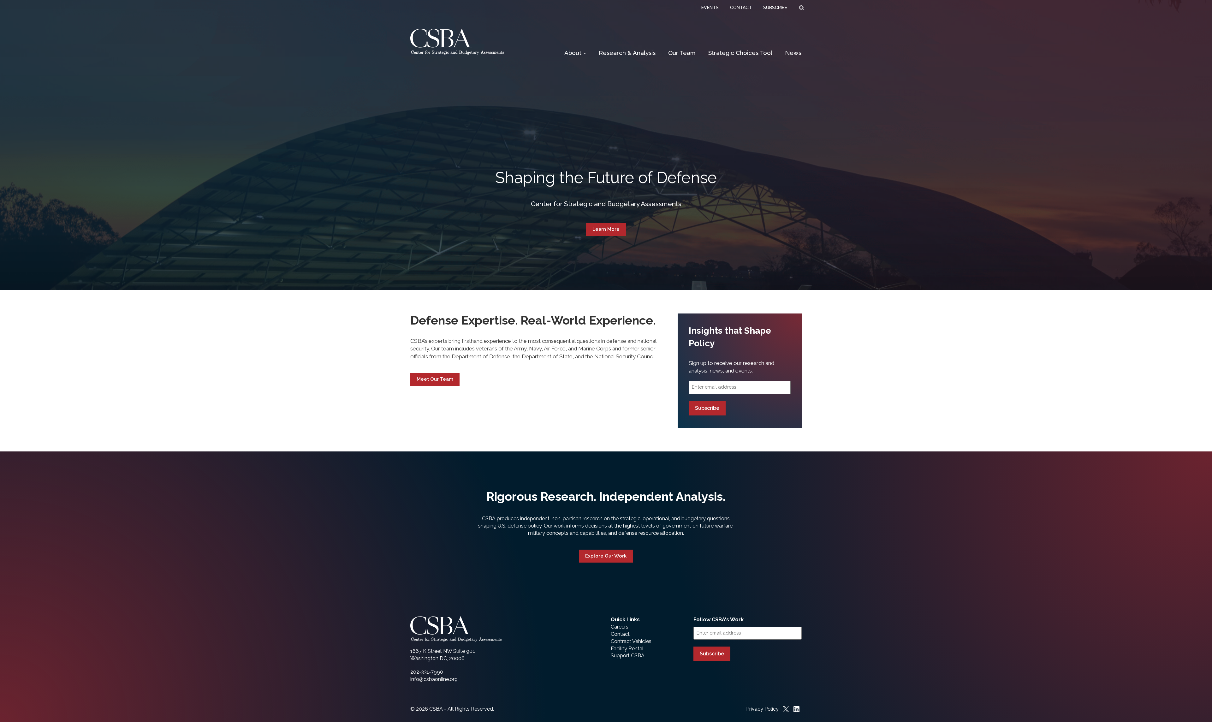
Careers (619, 627)
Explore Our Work (606, 556)
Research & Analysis (627, 52)
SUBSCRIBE (775, 7)
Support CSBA (628, 656)
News (793, 52)
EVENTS (710, 7)
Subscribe (707, 408)
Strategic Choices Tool (740, 52)
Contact (620, 634)
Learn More (606, 229)
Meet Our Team (435, 379)
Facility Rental (627, 649)
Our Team (682, 52)
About (573, 52)
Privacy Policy (762, 709)
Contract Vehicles (631, 641)
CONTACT (741, 7)
